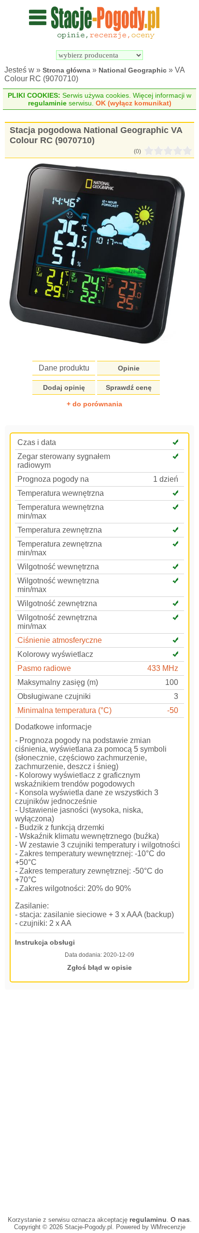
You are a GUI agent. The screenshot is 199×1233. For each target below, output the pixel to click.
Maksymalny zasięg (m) (57, 682)
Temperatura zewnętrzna (59, 530)
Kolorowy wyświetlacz (55, 654)
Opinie (129, 368)
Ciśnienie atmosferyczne (59, 640)
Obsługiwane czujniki (54, 696)
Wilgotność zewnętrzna (57, 603)
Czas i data (36, 442)
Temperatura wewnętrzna (60, 493)
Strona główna (66, 70)
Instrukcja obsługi (45, 942)
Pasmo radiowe (44, 668)
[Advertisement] (99, 1101)
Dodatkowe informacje (53, 727)
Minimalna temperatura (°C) (64, 710)
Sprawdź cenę (129, 387)
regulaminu (148, 1219)
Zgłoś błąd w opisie (99, 967)
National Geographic (133, 70)
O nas (180, 1219)
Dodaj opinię (64, 387)
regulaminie (47, 103)
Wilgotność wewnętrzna (58, 567)
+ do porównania (94, 404)
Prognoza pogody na (53, 479)
